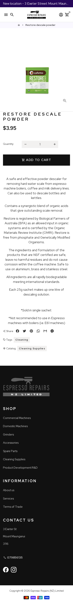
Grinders (8, 434)
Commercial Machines (17, 418)
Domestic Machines (15, 426)
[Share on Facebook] (17, 331)
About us (8, 490)
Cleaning (21, 339)
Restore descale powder (40, 25)
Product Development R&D (20, 468)
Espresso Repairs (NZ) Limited (47, 590)
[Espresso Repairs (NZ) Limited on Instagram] (13, 569)
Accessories (11, 443)
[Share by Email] (45, 331)
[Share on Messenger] (52, 331)
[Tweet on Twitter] (24, 331)
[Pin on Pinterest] (31, 331)
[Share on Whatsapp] (38, 331)
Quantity (8, 144)
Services (8, 498)
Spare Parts (10, 451)
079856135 (13, 557)
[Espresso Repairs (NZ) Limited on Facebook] (6, 569)
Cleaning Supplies (32, 348)
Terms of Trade (13, 507)
